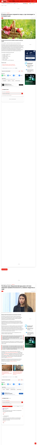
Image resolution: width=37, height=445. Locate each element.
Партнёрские (26, 1)
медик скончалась (9, 357)
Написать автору (33, 291)
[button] (32, 3)
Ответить (4, 412)
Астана (4, 389)
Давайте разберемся (14, 1)
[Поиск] (32, 1)
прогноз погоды (18, 80)
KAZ (34, 1)
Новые (18, 406)
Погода (13, 80)
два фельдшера (6, 354)
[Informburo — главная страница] (4, 1)
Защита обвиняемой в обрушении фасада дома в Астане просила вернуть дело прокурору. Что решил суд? (18, 373)
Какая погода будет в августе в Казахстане (9, 64)
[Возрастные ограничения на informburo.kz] (30, 1)
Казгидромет (4, 80)
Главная (2, 5)
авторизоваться (8, 91)
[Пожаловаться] (22, 408)
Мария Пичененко (9, 284)
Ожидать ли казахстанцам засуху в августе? (9, 65)
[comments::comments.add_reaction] (3, 414)
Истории (10, 1)
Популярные (7, 406)
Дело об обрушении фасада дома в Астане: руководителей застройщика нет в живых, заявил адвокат (7, 373)
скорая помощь (19, 389)
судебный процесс (13, 389)
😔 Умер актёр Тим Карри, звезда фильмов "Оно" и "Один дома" (30, 66)
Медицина (7, 389)
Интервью (17, 1)
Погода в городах (30, 59)
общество (9, 80)
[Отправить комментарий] (22, 93)
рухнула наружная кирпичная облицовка (11, 352)
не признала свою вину (13, 361)
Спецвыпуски (22, 1)
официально (13, 284)
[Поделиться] (35, 443)
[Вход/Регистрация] (33, 1)
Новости (7, 1)
